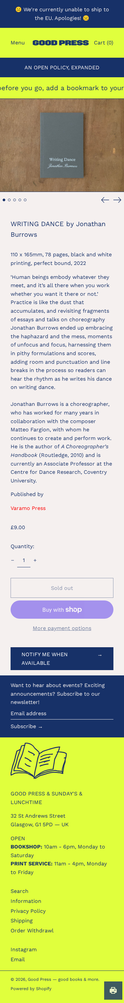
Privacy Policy (28, 911)
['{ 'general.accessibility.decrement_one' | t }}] (12, 560)
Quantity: (22, 546)
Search (19, 891)
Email (18, 959)
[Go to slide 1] (4, 200)
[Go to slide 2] (9, 200)
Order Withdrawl (32, 930)
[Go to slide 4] (20, 200)
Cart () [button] (103, 42)
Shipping (22, 920)
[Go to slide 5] (25, 200)
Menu (18, 42)
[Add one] (35, 560)
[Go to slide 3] (14, 200)
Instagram (24, 949)
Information (26, 901)
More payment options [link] (62, 628)
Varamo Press (28, 508)
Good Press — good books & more (63, 979)
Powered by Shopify (31, 988)
